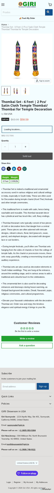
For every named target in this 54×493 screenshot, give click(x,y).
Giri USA (8, 114)
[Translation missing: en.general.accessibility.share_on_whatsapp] (24, 169)
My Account (28, 482)
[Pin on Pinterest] (19, 169)
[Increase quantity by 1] (25, 146)
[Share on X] (9, 169)
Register (17, 482)
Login (9, 482)
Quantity (5, 141)
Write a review (27, 338)
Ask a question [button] (27, 345)
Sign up (43, 386)
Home (4, 24)
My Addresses (42, 482)
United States (25, 463)
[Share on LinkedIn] (14, 169)
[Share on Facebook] (3, 169)
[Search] (49, 12)
